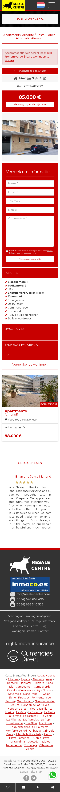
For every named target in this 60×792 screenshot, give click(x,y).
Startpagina (15, 616)
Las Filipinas (13, 719)
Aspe (49, 679)
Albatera (13, 679)
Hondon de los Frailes (21, 708)
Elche (12, 697)
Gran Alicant (25, 701)
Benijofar (25, 683)
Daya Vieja (14, 693)
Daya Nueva (43, 690)
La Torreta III (31, 715)
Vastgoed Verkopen (16, 621)
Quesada (33, 741)
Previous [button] (5, 137)
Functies (11, 272)
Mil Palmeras (40, 727)
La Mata (21, 712)
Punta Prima (16, 741)
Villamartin (46, 745)
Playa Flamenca (19, 737)
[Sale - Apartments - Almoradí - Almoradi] (30, 137)
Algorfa (25, 679)
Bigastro (39, 683)
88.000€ (13, 436)
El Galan (45, 693)
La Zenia (47, 715)
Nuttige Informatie (44, 621)
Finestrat (23, 697)
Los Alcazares (14, 723)
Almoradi (38, 679)
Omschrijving (15, 329)
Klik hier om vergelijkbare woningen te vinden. (28, 56)
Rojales (45, 741)
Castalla (12, 690)
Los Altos (31, 723)
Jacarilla (42, 708)
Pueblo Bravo (40, 737)
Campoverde (42, 686)
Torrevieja (30, 745)
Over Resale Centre (25, 626)
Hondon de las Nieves (35, 705)
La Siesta (49, 712)
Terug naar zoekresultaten (32, 70)
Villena (30, 749)
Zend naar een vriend (21, 345)
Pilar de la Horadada (28, 734)
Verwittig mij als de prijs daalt (30, 104)
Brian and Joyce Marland (27, 476)
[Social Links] (52, 787)
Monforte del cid (16, 730)
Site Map (36, 771)
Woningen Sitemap (24, 631)
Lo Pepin (46, 719)
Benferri (12, 683)
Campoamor (24, 686)
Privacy (53, 768)
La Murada (35, 712)
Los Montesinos (20, 727)
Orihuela (35, 730)
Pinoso (48, 734)
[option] (30, 137)
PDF (7, 354)
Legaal (24, 771)
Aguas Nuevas (46, 675)
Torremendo (14, 745)
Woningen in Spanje (38, 616)
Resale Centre (13, 760)
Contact (43, 631)
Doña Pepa (30, 693)
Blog (44, 626)
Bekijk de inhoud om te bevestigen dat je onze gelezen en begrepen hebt (31, 252)
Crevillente (26, 690)
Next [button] (55, 137)
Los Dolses (45, 723)
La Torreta (14, 715)
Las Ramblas (31, 719)
